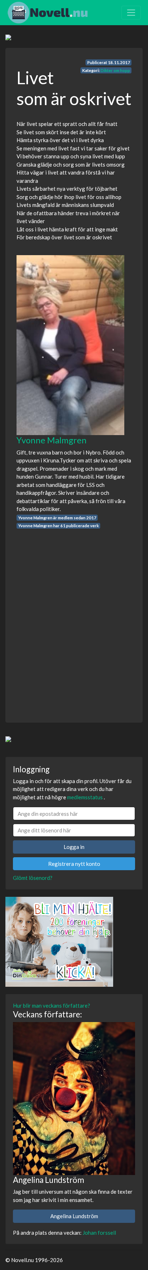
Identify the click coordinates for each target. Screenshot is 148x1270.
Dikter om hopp (115, 70)
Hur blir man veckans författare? (51, 1005)
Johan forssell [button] (99, 1232)
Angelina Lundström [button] (74, 1216)
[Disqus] (74, 619)
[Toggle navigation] (131, 12)
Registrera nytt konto (74, 863)
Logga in (74, 847)
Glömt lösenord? (32, 877)
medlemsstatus (85, 797)
